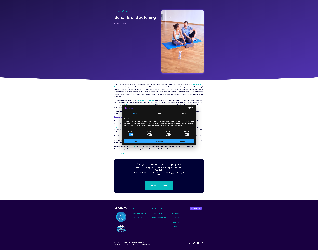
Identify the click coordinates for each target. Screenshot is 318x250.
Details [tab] (159, 113)
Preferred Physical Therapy (146, 100)
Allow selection (159, 141)
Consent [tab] (134, 113)
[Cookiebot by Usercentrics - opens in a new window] (187, 108)
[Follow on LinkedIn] (190, 243)
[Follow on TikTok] (194, 243)
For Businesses (176, 209)
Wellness (125, 11)
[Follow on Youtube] (198, 243)
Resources (174, 227)
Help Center (137, 218)
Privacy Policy (157, 213)
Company (117, 11)
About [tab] (184, 113)
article (133, 146)
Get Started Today (139, 213)
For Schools (175, 213)
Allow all (182, 141)
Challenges (175, 222)
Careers (136, 209)
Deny (135, 141)
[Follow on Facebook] (186, 243)
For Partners (175, 218)
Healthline (118, 127)
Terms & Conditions (159, 218)
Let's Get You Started (159, 185)
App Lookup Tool (158, 209)
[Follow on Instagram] (202, 243)
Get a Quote (195, 208)
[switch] (149, 134)
